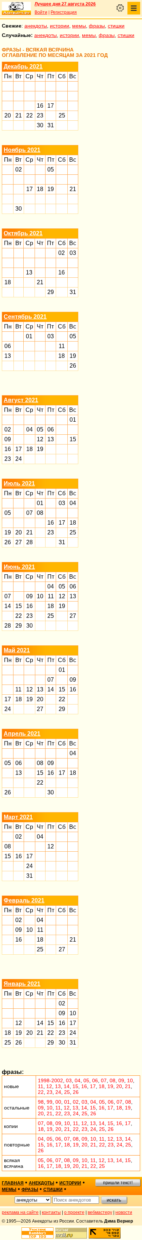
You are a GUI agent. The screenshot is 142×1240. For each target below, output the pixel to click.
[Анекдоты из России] (16, 8)
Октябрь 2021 (23, 233)
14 (7, 606)
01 (29, 336)
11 (62, 346)
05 (50, 169)
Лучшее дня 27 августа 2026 (65, 4)
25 (62, 115)
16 (40, 106)
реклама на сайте (20, 1212)
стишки (116, 26)
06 (7, 346)
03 (73, 253)
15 (73, 439)
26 (73, 366)
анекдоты (35, 26)
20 (7, 115)
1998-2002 (50, 1080)
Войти (41, 12)
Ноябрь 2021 (22, 150)
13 (29, 272)
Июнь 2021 (19, 567)
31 (50, 125)
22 (29, 115)
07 (29, 513)
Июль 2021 (19, 483)
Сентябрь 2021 (25, 317)
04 (29, 429)
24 (18, 459)
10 (40, 596)
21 (18, 115)
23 (40, 115)
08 (40, 513)
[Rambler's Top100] (37, 1233)
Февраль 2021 (24, 900)
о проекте (74, 1212)
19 (50, 189)
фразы (97, 26)
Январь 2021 (22, 984)
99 (49, 1102)
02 (18, 169)
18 (40, 189)
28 (29, 542)
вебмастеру (100, 1212)
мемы (79, 26)
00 (58, 1102)
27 (18, 542)
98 (41, 1102)
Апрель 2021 (22, 734)
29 (50, 292)
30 (40, 125)
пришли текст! (118, 1182)
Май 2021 (17, 650)
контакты (51, 1212)
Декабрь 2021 (23, 66)
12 (40, 439)
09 (7, 439)
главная (13, 1183)
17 (50, 106)
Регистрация (64, 12)
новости (123, 1212)
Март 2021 (18, 817)
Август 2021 (21, 400)
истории (59, 26)
